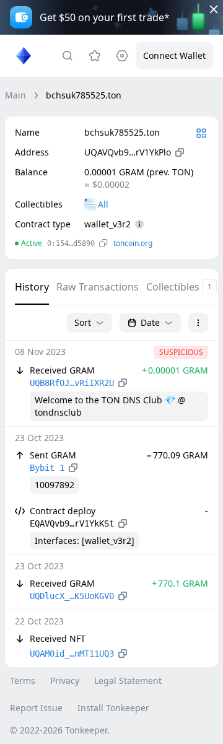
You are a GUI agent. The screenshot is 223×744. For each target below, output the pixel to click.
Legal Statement (128, 680)
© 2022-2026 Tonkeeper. (60, 730)
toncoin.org (132, 243)
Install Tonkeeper (113, 708)
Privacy (64, 680)
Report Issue (36, 708)
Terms (22, 680)
